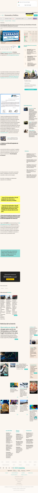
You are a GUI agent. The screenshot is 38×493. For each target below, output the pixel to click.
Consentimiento (19, 483)
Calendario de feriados (5, 464)
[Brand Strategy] (19, 470)
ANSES (35, 464)
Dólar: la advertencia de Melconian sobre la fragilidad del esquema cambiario (31, 64)
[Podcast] (23, 470)
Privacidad (19, 481)
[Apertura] (10, 470)
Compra (36, 31)
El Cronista (2, 20)
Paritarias (20, 464)
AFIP (14, 464)
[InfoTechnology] (28, 470)
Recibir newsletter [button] (31, 89)
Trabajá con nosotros (24, 474)
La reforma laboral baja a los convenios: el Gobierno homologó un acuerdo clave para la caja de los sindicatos (32, 58)
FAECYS (6, 288)
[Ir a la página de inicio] (3, 15)
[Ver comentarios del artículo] (11, 49)
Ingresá (36, 15)
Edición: (34, 12)
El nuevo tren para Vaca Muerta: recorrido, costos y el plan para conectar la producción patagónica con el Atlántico (31, 51)
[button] (35, 417)
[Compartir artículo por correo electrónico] (9, 49)
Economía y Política (8, 20)
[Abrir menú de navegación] (1, 15)
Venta (33, 31)
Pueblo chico (27, 80)
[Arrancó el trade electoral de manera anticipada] (14, 385)
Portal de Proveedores (14, 474)
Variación (29, 31)
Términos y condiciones (19, 479)
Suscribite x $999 (29, 15)
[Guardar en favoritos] (19, 47)
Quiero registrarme (10, 279)
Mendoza (13, 20)
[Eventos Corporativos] (15, 470)
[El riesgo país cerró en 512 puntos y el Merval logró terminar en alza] (9, 357)
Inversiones (27, 464)
